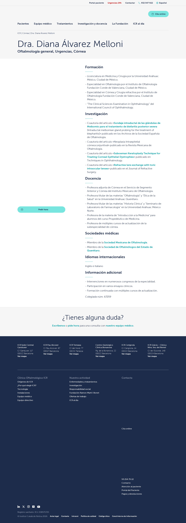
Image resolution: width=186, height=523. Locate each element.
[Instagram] (28, 507)
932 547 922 (147, 3)
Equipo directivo (25, 400)
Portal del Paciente (130, 490)
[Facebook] (33, 507)
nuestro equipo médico (119, 325)
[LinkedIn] (18, 507)
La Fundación (120, 23)
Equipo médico (43, 23)
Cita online (160, 14)
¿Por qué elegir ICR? (26, 385)
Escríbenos (58, 325)
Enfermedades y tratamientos (83, 382)
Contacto (126, 483)
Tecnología (22, 389)
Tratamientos (65, 23)
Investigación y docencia (92, 23)
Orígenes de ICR (25, 382)
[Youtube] (38, 507)
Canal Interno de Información (124, 516)
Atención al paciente (131, 486)
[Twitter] (23, 507)
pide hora (73, 325)
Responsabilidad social (80, 389)
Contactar (130, 3)
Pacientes (23, 23)
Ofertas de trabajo (77, 396)
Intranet (75, 516)
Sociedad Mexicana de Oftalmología (125, 242)
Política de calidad (88, 516)
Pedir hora (43, 209)
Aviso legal (54, 516)
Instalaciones (23, 393)
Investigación (75, 385)
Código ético (104, 516)
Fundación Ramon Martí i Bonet (84, 393)
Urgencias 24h (114, 3)
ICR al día (138, 23)
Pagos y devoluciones (132, 494)
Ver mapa (22, 356)
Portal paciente (96, 3)
